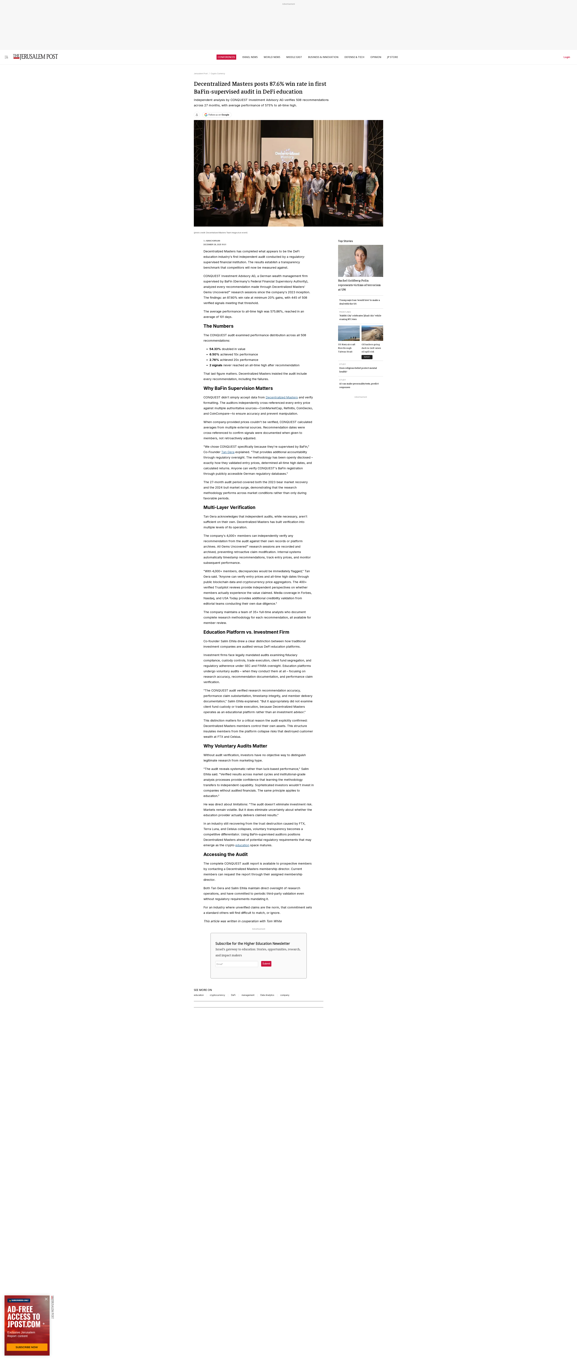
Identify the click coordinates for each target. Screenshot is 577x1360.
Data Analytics (267, 995)
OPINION (375, 57)
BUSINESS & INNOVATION (323, 57)
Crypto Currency (218, 73)
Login (567, 57)
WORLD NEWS (272, 57)
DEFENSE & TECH (354, 57)
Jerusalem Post (201, 73)
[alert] (27, 1325)
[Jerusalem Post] (33, 57)
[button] (266, 963)
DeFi (233, 995)
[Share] (197, 115)
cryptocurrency (217, 995)
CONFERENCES (226, 57)
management (248, 995)
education (242, 845)
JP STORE (392, 57)
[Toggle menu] (6, 57)
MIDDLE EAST (294, 57)
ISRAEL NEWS (250, 57)
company (284, 995)
